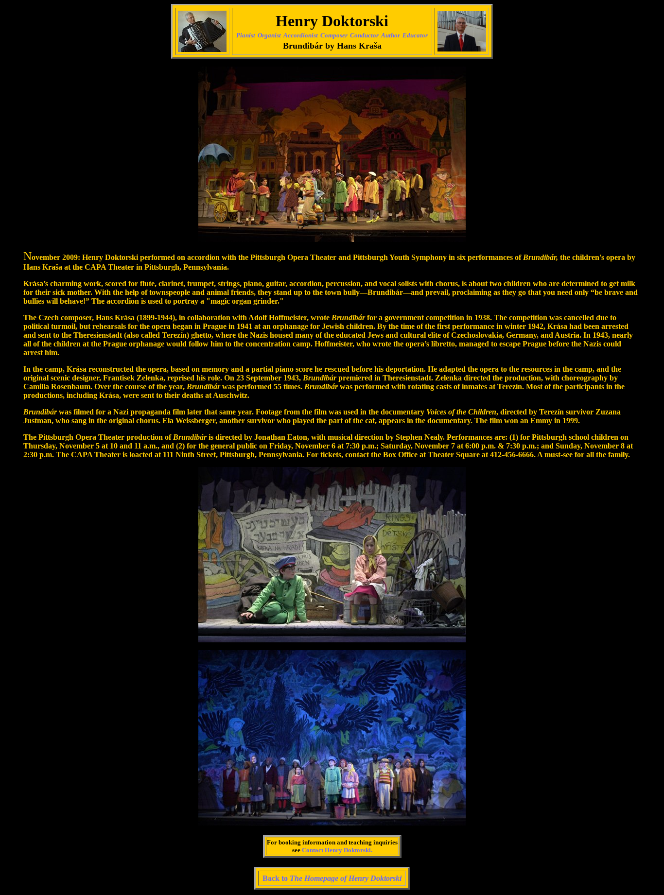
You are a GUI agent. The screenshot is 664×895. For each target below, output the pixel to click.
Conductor (364, 35)
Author (390, 35)
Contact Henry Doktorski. (337, 850)
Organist (269, 35)
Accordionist (300, 35)
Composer (334, 35)
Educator (415, 35)
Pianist (245, 35)
